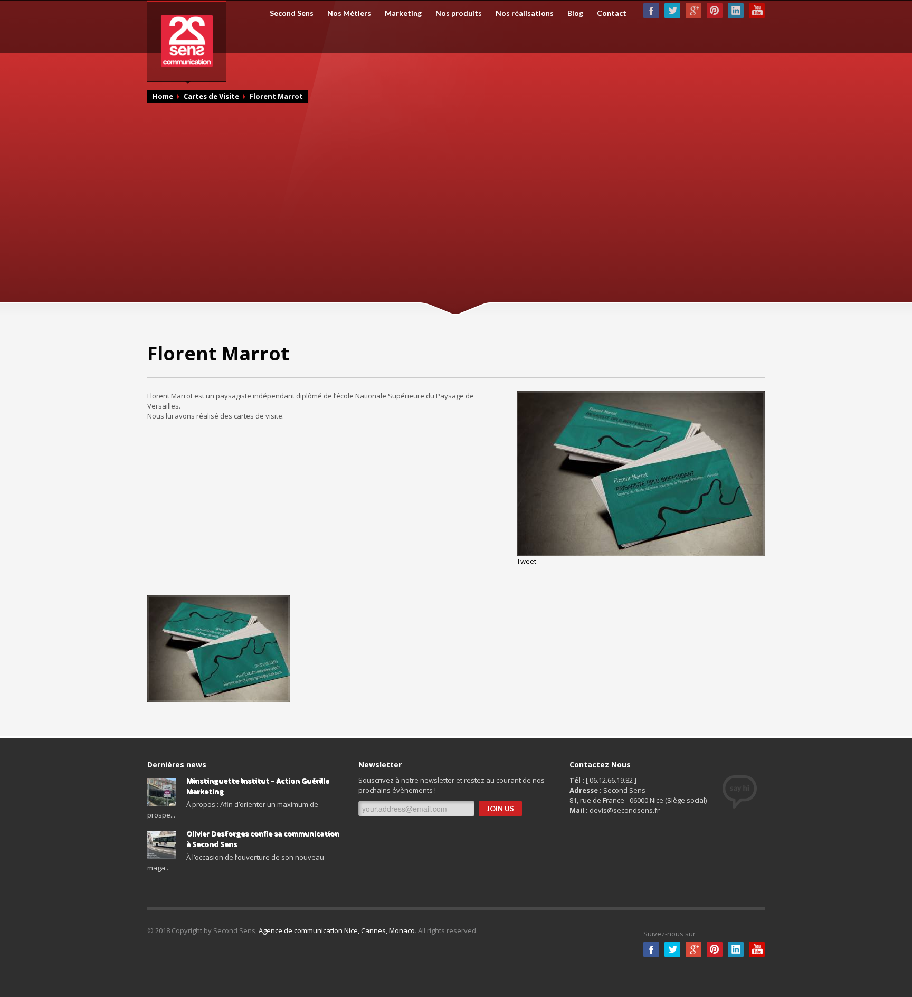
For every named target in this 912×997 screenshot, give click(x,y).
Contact (608, 13)
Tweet (526, 561)
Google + (693, 10)
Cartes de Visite (211, 96)
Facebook (651, 10)
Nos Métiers (346, 13)
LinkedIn (736, 10)
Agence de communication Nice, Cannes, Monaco (337, 930)
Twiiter (672, 949)
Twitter (672, 10)
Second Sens (288, 13)
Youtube (757, 10)
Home (163, 96)
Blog (575, 13)
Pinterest (715, 10)
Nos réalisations (525, 13)
